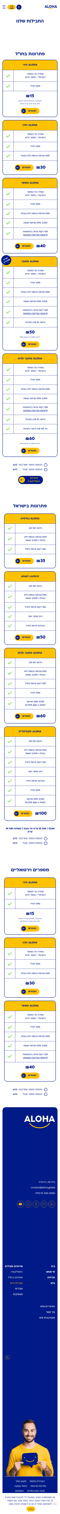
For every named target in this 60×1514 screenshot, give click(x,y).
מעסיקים (18, 1294)
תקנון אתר (21, 1481)
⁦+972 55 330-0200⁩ (45, 1193)
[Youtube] (20, 1204)
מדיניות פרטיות (38, 1486)
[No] (55, 1503)
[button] (4, 7)
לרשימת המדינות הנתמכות (35, 235)
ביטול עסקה (20, 1486)
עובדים (19, 1289)
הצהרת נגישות (37, 1481)
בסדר (31, 1509)
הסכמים (19, 1491)
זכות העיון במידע (36, 1491)
